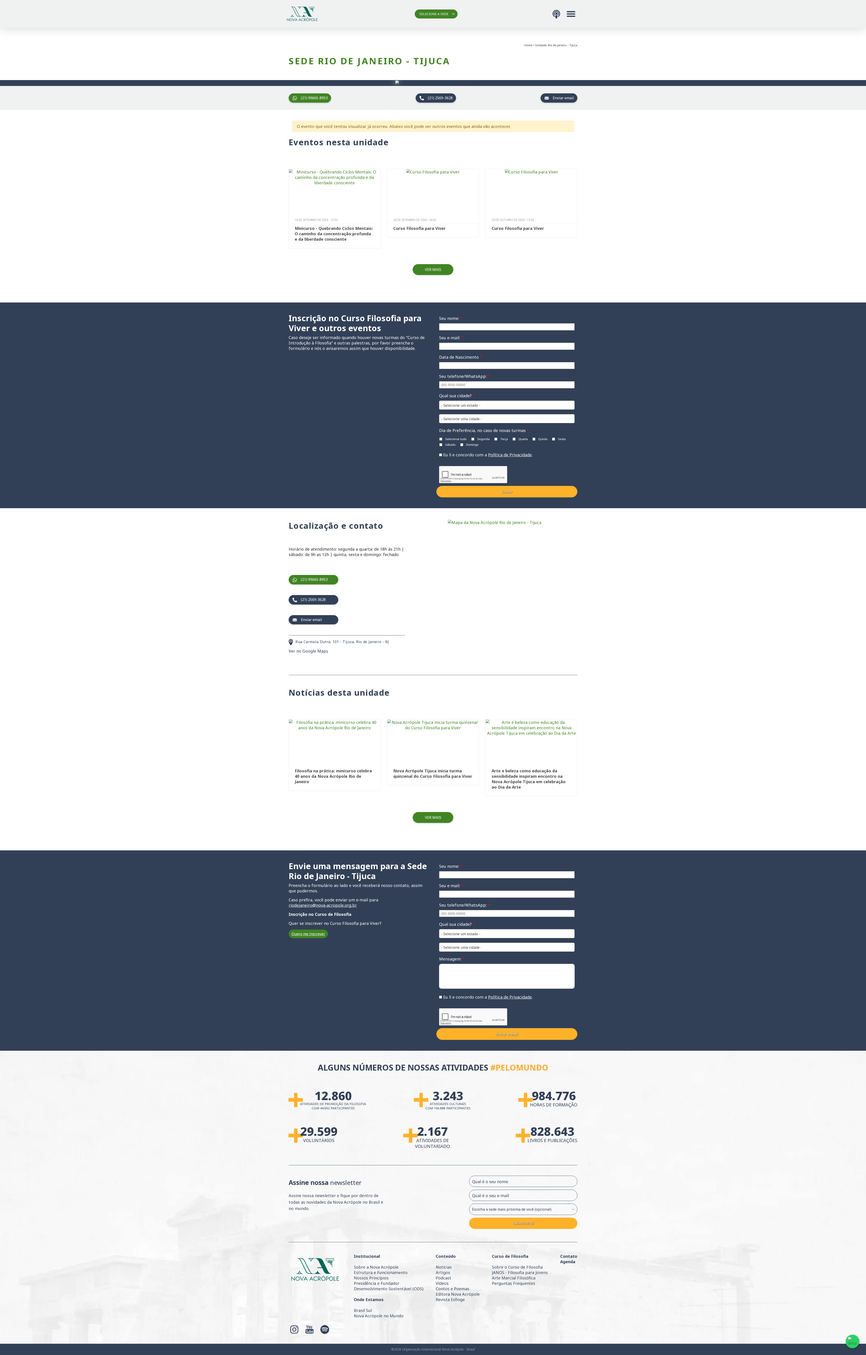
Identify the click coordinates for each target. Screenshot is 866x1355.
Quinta (542, 439)
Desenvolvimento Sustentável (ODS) (388, 1288)
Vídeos (442, 1283)
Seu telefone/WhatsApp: (464, 376)
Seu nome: (451, 318)
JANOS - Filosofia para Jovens (520, 1272)
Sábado (450, 445)
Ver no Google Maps (308, 651)
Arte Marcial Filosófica (513, 1278)
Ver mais (433, 269)
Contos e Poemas (452, 1288)
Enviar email (563, 97)
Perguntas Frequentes (513, 1283)
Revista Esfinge (450, 1299)
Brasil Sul (363, 1310)
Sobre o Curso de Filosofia (517, 1267)
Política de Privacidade (510, 454)
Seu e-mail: (451, 337)
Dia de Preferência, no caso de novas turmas (484, 430)
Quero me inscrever (308, 933)
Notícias (444, 1267)
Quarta (523, 439)
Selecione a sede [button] (433, 14)
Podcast (443, 1278)
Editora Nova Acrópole (458, 1294)
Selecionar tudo (456, 439)
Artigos (443, 1272)
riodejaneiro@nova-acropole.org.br (323, 905)
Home (528, 45)
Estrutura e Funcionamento (381, 1272)
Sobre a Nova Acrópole (376, 1267)
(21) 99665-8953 (314, 97)
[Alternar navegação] (571, 14)
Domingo (472, 445)
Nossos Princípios (371, 1278)
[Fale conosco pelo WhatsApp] (852, 1341)
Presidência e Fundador (376, 1283)
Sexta (561, 439)
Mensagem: (452, 959)
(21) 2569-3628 (440, 97)
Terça (504, 439)
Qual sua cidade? (457, 395)
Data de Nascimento (460, 357)
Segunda (483, 439)
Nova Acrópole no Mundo (378, 1315)
